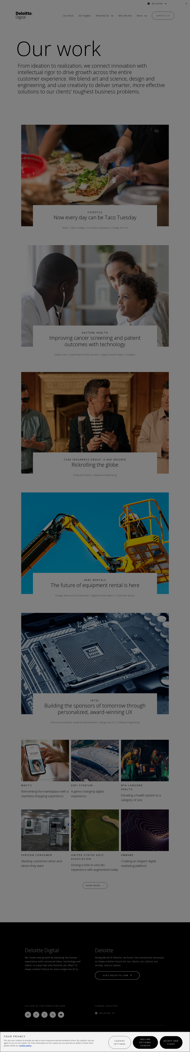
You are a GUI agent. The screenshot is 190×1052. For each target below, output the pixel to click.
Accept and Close (171, 1042)
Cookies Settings (119, 1042)
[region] (95, 1042)
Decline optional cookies (145, 1042)
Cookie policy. (25, 1045)
